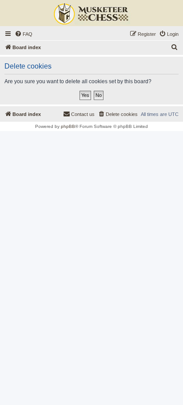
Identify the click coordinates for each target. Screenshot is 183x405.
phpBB (68, 126)
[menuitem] (23, 34)
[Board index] (91, 14)
